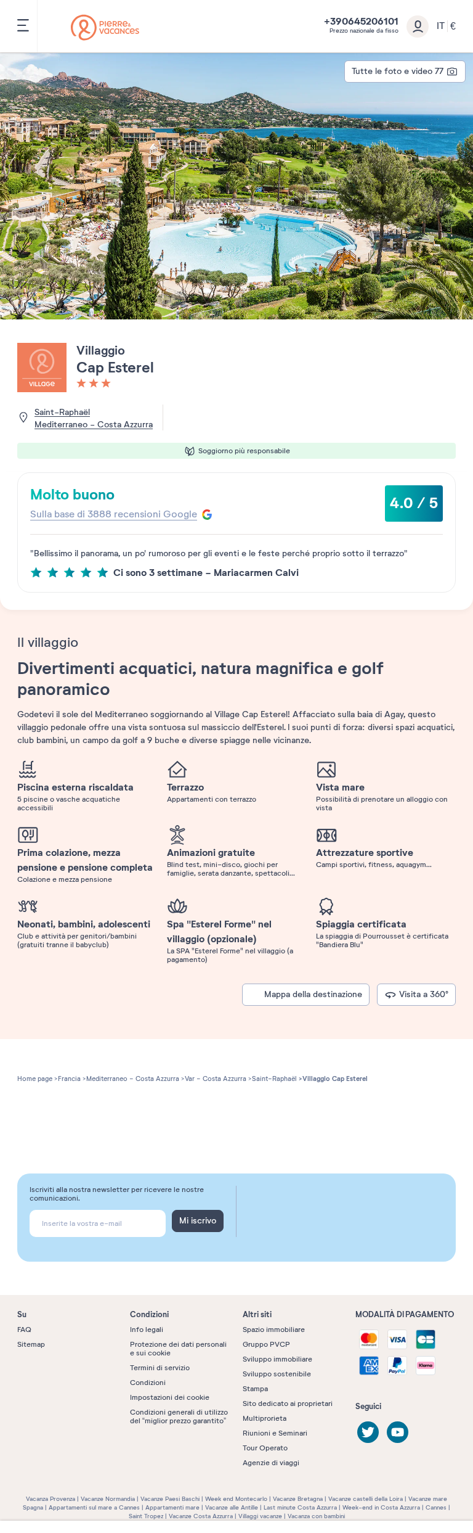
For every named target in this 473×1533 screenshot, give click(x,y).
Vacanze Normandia (108, 1499)
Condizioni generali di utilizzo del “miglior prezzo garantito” (179, 1416)
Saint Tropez (146, 1516)
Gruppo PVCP (266, 1344)
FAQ (24, 1329)
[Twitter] (368, 1432)
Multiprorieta (264, 1418)
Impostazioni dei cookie (169, 1397)
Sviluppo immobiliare (277, 1359)
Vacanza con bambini (316, 1516)
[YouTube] (397, 1432)
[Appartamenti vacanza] (105, 27)
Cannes (436, 1507)
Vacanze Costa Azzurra (201, 1516)
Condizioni (148, 1382)
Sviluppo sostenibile (277, 1374)
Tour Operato (265, 1448)
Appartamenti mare (172, 1507)
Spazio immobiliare (274, 1329)
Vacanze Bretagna (298, 1499)
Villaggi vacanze (260, 1516)
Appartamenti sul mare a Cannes (94, 1507)
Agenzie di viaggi (271, 1462)
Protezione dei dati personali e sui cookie (178, 1348)
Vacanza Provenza (50, 1499)
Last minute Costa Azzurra (300, 1507)
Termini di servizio (160, 1367)
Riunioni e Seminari (275, 1433)
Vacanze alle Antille (231, 1507)
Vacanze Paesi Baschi (170, 1499)
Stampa (255, 1388)
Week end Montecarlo (236, 1499)
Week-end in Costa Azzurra (381, 1507)
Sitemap (31, 1344)
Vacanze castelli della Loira (365, 1499)
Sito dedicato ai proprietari (288, 1403)
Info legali (146, 1329)
